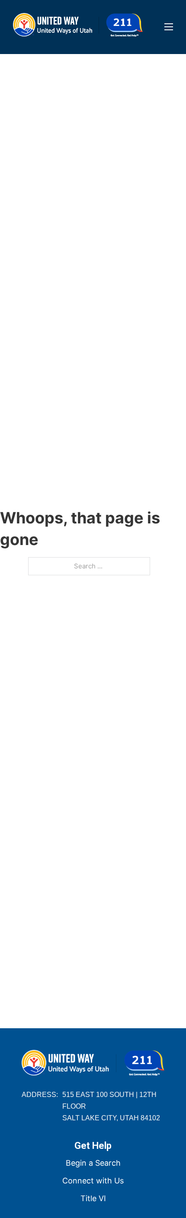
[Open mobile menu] (168, 26)
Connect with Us (93, 1180)
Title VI (93, 1198)
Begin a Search (93, 1162)
